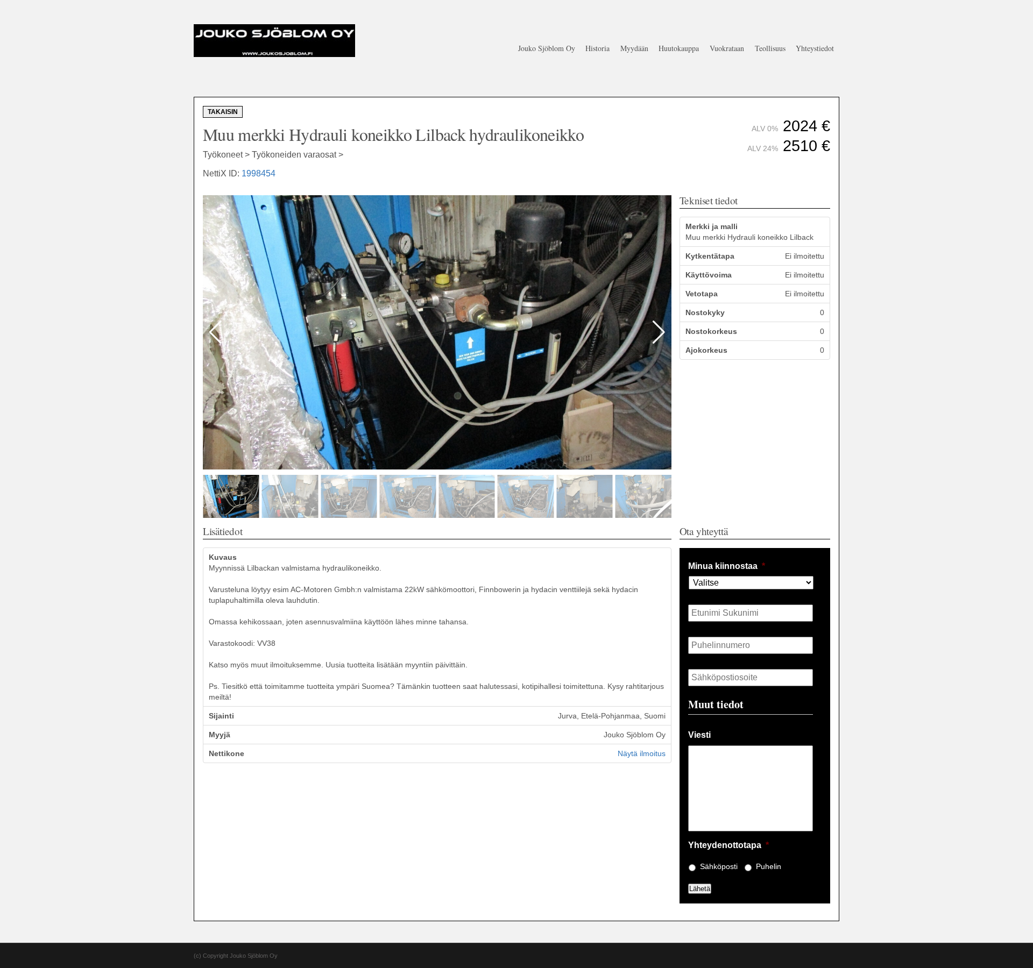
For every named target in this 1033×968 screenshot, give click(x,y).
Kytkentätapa (709, 256)
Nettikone (226, 753)
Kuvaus (223, 557)
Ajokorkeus (706, 350)
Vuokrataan (727, 48)
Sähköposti (719, 866)
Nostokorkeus (711, 331)
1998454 (258, 173)
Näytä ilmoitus (642, 753)
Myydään (634, 48)
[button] (659, 332)
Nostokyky (705, 312)
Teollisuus (770, 48)
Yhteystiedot (815, 48)
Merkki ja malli (711, 226)
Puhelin (768, 866)
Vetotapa (701, 293)
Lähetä (699, 889)
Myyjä (219, 734)
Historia (597, 48)
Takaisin (223, 112)
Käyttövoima (708, 275)
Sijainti (221, 715)
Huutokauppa (679, 48)
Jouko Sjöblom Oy (546, 48)
